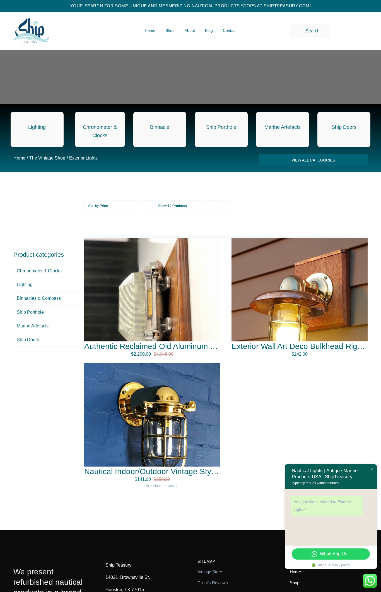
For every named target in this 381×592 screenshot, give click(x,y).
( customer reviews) (161, 486)
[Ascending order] (147, 206)
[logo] (30, 12)
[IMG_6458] (152, 240)
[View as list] (224, 206)
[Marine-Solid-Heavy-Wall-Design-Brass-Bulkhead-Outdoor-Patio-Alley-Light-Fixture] (152, 365)
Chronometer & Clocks (39, 270)
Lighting (25, 284)
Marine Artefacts (33, 326)
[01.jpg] (300, 240)
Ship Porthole (30, 312)
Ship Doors (28, 339)
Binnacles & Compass (39, 298)
